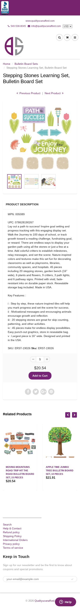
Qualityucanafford (44, 600)
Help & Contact (12, 528)
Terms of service (13, 547)
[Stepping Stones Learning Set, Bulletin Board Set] (40, 138)
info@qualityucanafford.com (46, 26)
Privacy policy (11, 543)
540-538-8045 (18, 26)
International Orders (15, 540)
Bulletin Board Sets (26, 63)
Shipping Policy (12, 536)
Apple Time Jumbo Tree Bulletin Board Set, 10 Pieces (59, 470)
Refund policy (11, 532)
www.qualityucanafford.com (40, 21)
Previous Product (29, 93)
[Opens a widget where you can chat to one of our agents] (65, 602)
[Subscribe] (72, 579)
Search (7, 524)
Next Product (53, 93)
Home (6, 63)
